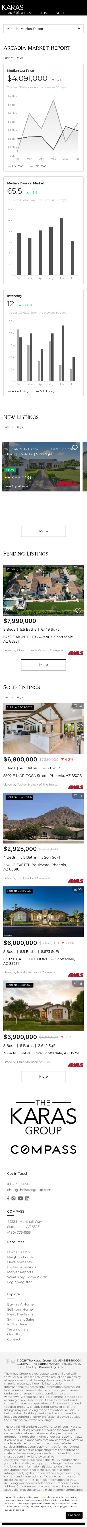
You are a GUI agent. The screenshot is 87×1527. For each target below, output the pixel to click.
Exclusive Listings (21, 1267)
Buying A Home (20, 1304)
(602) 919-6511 (18, 1184)
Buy (44, 13)
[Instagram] (13, 1199)
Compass (16, 40)
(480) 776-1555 (19, 1232)
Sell (60, 13)
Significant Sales (21, 1319)
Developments (19, 1262)
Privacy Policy (71, 1364)
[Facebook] (8, 1199)
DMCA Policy (27, 1367)
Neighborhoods (20, 1257)
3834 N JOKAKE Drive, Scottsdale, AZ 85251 (41, 1053)
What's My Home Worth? (28, 1277)
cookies (44, 1497)
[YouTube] (20, 1199)
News (62, 40)
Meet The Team (20, 1314)
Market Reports (20, 1272)
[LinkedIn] (27, 1199)
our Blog (14, 1334)
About (41, 40)
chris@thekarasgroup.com (29, 1190)
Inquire (15, 66)
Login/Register (19, 1282)
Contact (14, 1339)
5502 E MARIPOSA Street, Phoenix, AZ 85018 (42, 776)
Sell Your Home (20, 1309)
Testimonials (17, 1329)
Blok (60, 1367)
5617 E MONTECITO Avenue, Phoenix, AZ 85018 (39, 449)
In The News (17, 1324)
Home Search (18, 1252)
